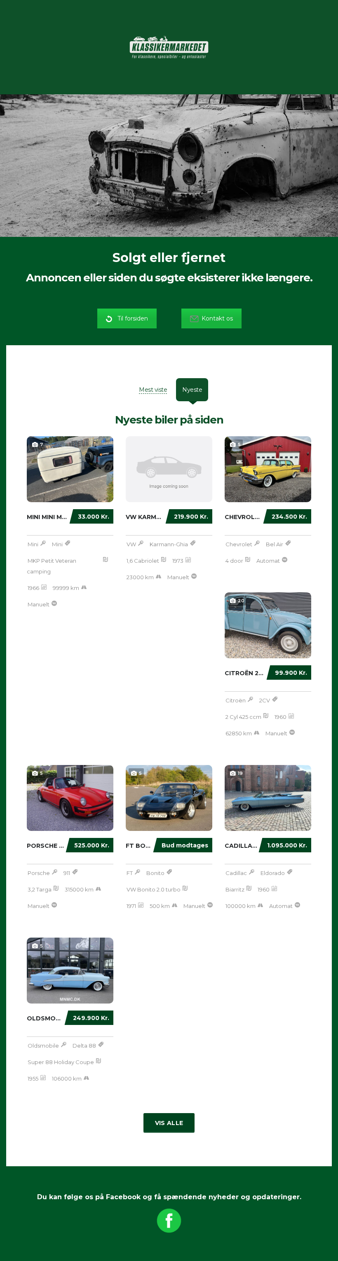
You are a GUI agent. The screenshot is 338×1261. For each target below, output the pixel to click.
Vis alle (169, 1123)
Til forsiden (132, 318)
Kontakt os (217, 318)
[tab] (153, 389)
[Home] (169, 46)
